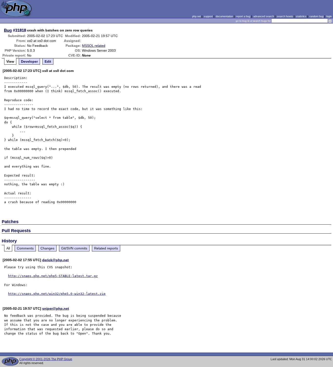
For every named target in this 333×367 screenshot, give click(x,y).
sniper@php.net (55, 308)
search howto (285, 16)
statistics (301, 16)
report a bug (243, 16)
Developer (29, 61)
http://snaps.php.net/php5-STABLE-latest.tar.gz (53, 276)
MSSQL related (93, 46)
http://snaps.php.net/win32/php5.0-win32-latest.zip (57, 294)
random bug (316, 16)
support (208, 16)
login (329, 16)
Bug (8, 30)
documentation (224, 16)
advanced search (263, 16)
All (8, 248)
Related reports (106, 248)
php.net (196, 16)
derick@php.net (55, 260)
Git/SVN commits (74, 248)
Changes (47, 248)
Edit (48, 61)
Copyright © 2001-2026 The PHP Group (45, 359)
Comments (25, 248)
